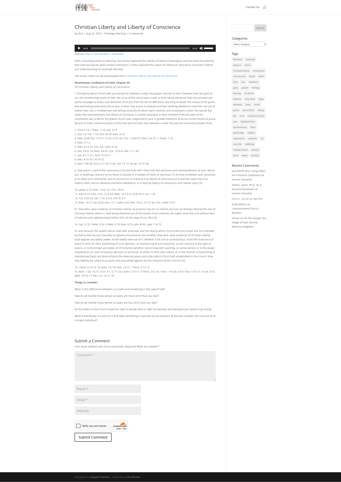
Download (117, 54)
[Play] (79, 48)
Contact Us (252, 7)
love (235, 121)
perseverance (240, 127)
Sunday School (240, 149)
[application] (145, 48)
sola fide (237, 144)
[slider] (209, 48)
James (236, 110)
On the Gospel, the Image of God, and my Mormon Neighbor (249, 222)
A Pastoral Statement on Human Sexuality (246, 189)
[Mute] (201, 48)
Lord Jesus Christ (256, 115)
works (245, 155)
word (235, 155)
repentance (239, 138)
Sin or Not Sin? (254, 198)
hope (261, 98)
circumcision (239, 76)
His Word (248, 93)
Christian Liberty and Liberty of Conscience (152, 76)
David (252, 76)
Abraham (237, 59)
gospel (245, 87)
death (261, 76)
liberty (261, 110)
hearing (237, 93)
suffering (249, 144)
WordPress (133, 477)
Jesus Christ (248, 110)
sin (262, 138)
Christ (248, 65)
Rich (80, 33)
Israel (257, 104)
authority (250, 59)
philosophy (238, 132)
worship (255, 155)
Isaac (248, 104)
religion (251, 132)
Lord (242, 115)
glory (235, 87)
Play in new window (97, 54)
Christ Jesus (258, 70)
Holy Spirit (250, 98)
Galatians (253, 81)
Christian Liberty (241, 70)
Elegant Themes (99, 477)
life (234, 115)
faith (235, 81)
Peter (253, 127)
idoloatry (237, 104)
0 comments (136, 33)
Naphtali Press (248, 121)
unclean (255, 149)
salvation (252, 138)
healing (255, 87)
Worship (121, 33)
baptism (237, 65)
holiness (237, 98)
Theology (109, 33)
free (243, 81)
